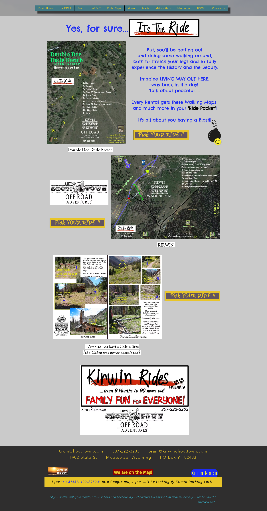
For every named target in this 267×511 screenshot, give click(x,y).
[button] (81, 8)
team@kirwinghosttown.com (178, 451)
